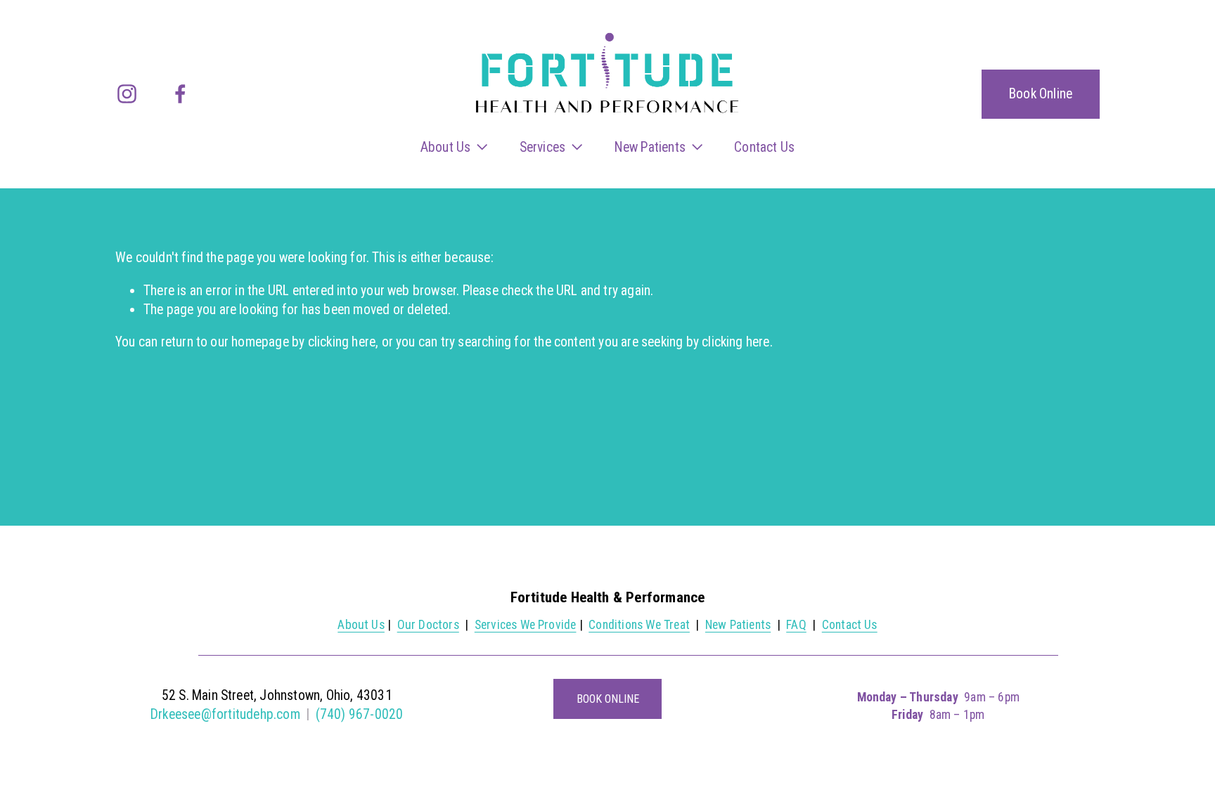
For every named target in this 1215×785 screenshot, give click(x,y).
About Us (361, 625)
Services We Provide (526, 625)
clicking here (342, 342)
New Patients (738, 625)
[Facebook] (180, 93)
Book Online (1040, 94)
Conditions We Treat (639, 625)
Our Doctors (428, 625)
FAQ (796, 625)
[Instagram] (127, 93)
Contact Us (764, 147)
